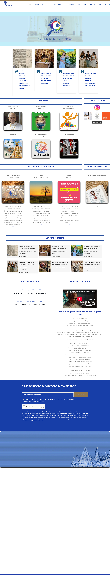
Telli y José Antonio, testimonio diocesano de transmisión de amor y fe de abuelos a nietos (60, 264)
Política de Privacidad (52, 399)
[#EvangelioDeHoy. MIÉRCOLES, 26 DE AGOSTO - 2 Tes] (106, 116)
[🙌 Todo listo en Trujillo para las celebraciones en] (88, 116)
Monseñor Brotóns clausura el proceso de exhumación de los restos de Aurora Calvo (92, 264)
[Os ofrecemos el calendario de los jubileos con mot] (97, 116)
